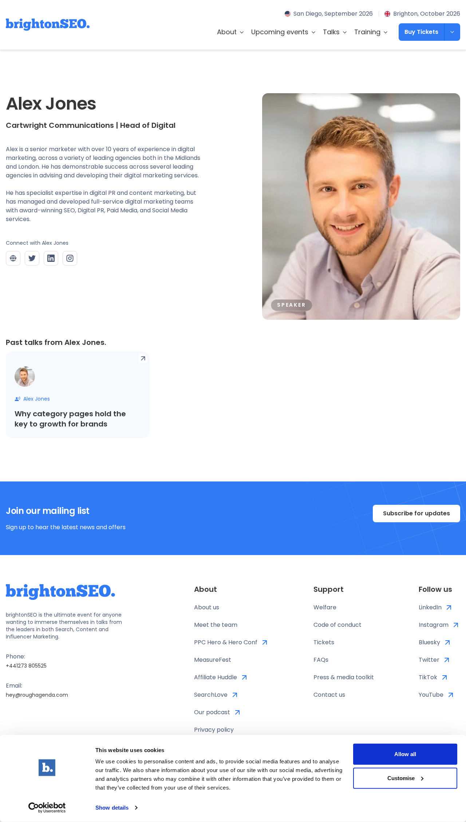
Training (367, 31)
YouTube (431, 695)
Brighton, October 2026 (426, 13)
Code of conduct (337, 625)
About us (206, 607)
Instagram (434, 625)
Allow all (405, 754)
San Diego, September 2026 (333, 13)
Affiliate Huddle (215, 677)
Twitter (429, 660)
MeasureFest (212, 660)
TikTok (428, 677)
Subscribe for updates (416, 513)
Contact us (329, 695)
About (227, 31)
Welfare (324, 607)
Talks (331, 31)
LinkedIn (430, 607)
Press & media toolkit (343, 677)
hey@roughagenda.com (37, 695)
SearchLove (211, 695)
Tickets (323, 642)
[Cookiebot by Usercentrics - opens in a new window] (47, 807)
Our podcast (212, 712)
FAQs (320, 660)
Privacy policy (214, 729)
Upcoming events (279, 31)
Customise (401, 778)
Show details (112, 808)
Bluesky (429, 642)
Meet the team (215, 625)
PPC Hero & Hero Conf (225, 642)
